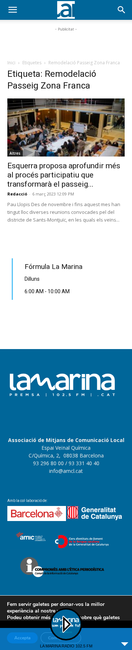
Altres (15, 153)
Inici (11, 63)
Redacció (17, 194)
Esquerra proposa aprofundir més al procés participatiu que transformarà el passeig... (63, 174)
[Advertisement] (66, 42)
